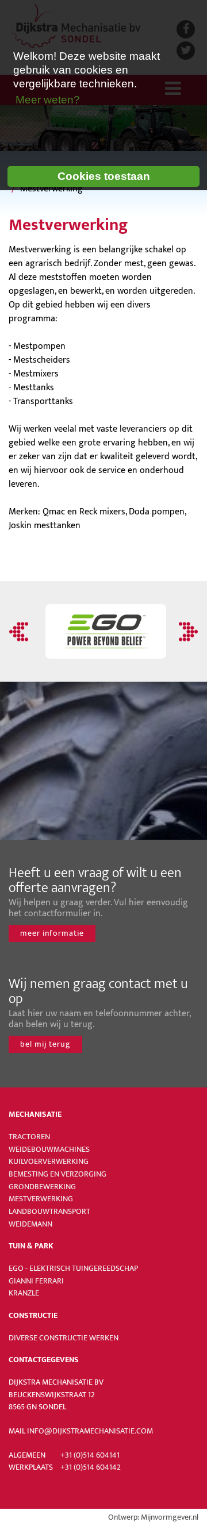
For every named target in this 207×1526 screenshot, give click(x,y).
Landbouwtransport (49, 1212)
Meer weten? (48, 100)
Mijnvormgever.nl (169, 1517)
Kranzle (24, 1293)
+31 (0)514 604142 (90, 1467)
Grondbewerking (42, 1187)
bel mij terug (45, 1044)
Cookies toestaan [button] (103, 176)
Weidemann (30, 1224)
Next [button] (186, 631)
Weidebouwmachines (49, 1149)
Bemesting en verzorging (57, 1174)
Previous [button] (20, 631)
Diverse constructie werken (63, 1338)
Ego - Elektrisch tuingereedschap (73, 1268)
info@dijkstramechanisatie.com (90, 1431)
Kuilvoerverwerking (49, 1161)
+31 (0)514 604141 (90, 1455)
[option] (103, 631)
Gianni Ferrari (36, 1281)
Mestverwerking (41, 1199)
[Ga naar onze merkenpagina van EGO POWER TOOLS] (103, 631)
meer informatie (52, 933)
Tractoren (29, 1137)
